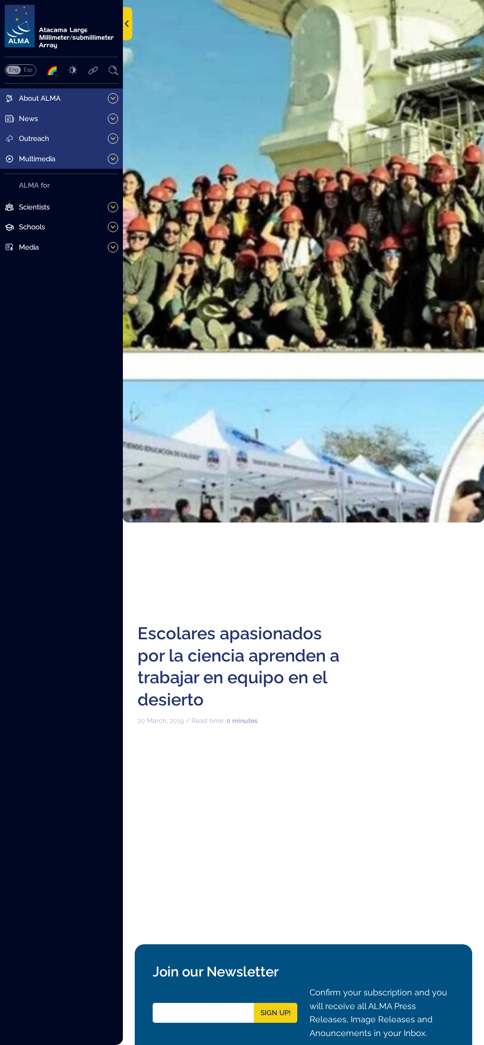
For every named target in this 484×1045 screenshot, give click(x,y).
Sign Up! (275, 1013)
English (13, 69)
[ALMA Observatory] (61, 27)
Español (28, 69)
